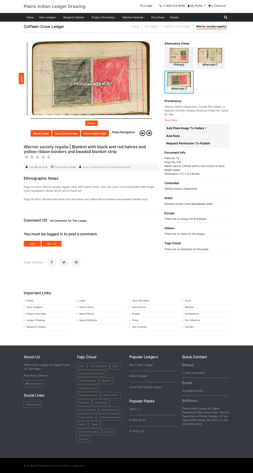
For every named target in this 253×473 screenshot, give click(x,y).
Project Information (103, 17)
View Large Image (95, 133)
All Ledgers (151, 26)
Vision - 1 (134, 409)
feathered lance (88, 387)
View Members (140, 300)
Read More (171, 120)
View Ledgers (47, 17)
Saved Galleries (88, 320)
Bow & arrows (109, 409)
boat (115, 366)
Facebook (33, 404)
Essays (136, 313)
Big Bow (106, 380)
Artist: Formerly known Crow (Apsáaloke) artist (107, 167)
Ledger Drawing (35, 320)
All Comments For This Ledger (68, 220)
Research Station (73, 17)
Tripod (94, 424)
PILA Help (146, 5)
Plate (38, 167)
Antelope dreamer (109, 417)
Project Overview (36, 313)
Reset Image (41, 133)
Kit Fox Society (87, 409)
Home (30, 17)
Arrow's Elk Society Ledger (145, 387)
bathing (83, 439)
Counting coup (98, 366)
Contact (189, 326)
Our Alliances (192, 320)
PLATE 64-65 (137, 420)
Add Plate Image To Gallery (185, 128)
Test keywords (87, 380)
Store (188, 300)
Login (32, 243)
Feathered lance (88, 395)
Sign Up (51, 243)
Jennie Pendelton (89, 431)
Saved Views (86, 307)
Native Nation (65, 167)
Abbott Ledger (138, 375)
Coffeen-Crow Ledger (177, 26)
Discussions (139, 307)
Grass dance (86, 417)
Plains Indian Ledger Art (69, 465)
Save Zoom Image (66, 133)
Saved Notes (86, 313)
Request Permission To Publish (188, 143)
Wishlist (189, 307)
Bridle (108, 431)
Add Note (173, 136)
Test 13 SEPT (110, 395)
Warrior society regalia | (211, 26)
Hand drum (101, 402)
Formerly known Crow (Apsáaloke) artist (188, 203)
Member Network (133, 17)
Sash (81, 366)
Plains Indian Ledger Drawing (55, 6)
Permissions (192, 313)
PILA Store (157, 17)
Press (135, 320)
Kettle (82, 424)
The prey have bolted (91, 373)
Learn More (35, 383)
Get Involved (139, 326)
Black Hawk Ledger (141, 364)
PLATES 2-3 (136, 431)
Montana (84, 402)
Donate (174, 17)
